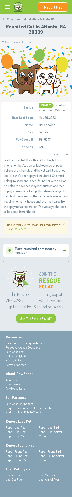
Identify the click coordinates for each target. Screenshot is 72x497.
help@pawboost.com (36, 343)
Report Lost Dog (15, 432)
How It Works (14, 384)
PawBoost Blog (14, 352)
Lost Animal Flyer (49, 479)
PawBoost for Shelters (19, 404)
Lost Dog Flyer (14, 479)
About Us (11, 380)
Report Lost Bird (49, 427)
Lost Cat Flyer (47, 475)
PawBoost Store (15, 388)
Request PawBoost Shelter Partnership (29, 408)
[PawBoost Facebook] (20, 356)
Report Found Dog (16, 456)
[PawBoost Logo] (18, 7)
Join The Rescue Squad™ (36, 318)
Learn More (20, 228)
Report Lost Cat (15, 436)
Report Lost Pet (15, 427)
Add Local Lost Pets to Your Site (25, 412)
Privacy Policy (13, 360)
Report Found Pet (16, 451)
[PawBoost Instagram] (25, 356)
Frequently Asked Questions (23, 347)
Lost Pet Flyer (14, 475)
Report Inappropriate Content (18, 41)
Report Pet (53, 7)
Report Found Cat (16, 460)
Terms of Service (16, 365)
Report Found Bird (50, 451)
